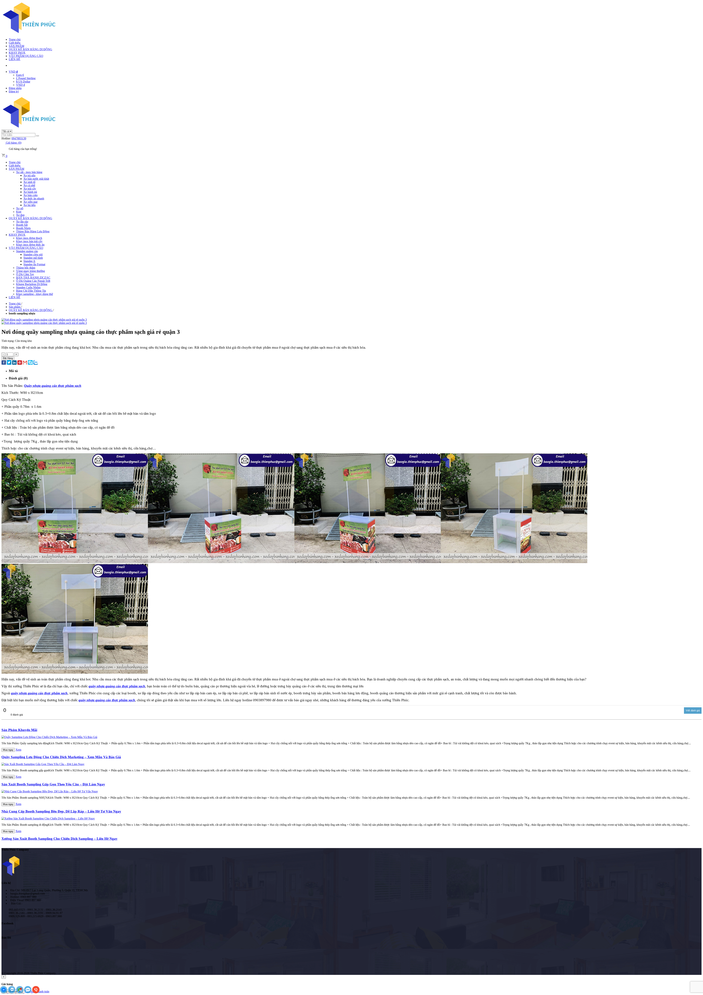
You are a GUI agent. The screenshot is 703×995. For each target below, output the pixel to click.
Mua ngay (8, 749)
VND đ (20, 84)
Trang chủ (15, 39)
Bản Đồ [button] (6, 937)
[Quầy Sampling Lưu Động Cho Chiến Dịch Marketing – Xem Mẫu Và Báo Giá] (49, 737)
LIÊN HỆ (14, 59)
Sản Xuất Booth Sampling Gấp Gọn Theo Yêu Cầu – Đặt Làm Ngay (53, 784)
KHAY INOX (17, 52)
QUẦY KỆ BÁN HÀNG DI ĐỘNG (30, 49)
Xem (18, 749)
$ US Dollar (23, 81)
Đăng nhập (15, 88)
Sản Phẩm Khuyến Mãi (19, 730)
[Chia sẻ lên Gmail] (25, 362)
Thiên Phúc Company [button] (15, 849)
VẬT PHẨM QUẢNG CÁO (26, 55)
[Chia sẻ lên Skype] (30, 362)
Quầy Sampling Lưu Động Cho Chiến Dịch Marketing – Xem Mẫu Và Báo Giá (61, 757)
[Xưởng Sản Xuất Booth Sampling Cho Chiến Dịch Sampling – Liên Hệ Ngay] (48, 818)
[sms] (28, 992)
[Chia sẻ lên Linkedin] (14, 362)
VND (13, 71)
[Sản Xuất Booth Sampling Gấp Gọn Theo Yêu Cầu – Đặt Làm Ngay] (42, 764)
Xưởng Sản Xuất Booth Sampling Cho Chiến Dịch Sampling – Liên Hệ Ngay (59, 839)
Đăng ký (14, 91)
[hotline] (36, 992)
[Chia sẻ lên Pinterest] (19, 362)
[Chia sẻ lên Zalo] (35, 362)
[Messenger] (4, 992)
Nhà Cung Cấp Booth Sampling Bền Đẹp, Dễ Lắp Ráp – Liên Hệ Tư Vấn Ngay (61, 811)
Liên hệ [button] (6, 882)
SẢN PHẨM (16, 46)
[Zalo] (12, 992)
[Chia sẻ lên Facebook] (3, 362)
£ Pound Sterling (26, 78)
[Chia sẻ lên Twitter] (9, 362)
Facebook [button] (7, 923)
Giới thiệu (14, 42)
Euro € (20, 74)
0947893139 (19, 138)
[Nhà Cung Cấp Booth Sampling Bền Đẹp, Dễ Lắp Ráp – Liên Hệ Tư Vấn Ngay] (49, 791)
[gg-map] (20, 992)
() (13, 142)
